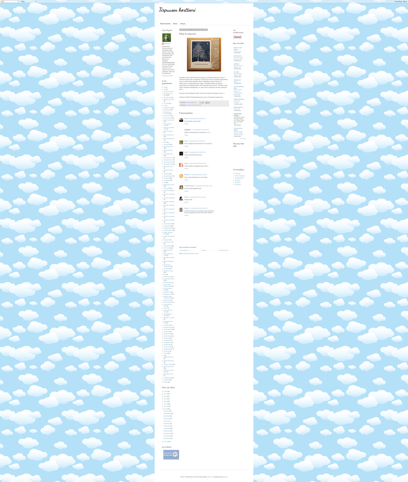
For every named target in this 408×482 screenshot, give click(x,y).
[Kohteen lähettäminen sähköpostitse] (201, 102)
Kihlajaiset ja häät (169, 184)
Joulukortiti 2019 (168, 166)
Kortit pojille (167, 226)
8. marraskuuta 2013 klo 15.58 (197, 163)
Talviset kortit (167, 336)
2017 (165, 399)
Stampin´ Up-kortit (169, 317)
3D (164, 87)
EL (164, 105)
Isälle (165, 142)
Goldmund (210, 477)
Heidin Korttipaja (239, 176)
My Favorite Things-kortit (167, 265)
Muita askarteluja (169, 261)
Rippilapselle (167, 294)
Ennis (186, 197)
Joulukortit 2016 (168, 158)
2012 (165, 441)
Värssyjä (182, 23)
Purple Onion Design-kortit (167, 285)
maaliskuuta (167, 433)
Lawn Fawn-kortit (169, 242)
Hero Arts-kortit (168, 118)
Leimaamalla (198, 105)
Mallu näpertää (238, 107)
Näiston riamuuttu (165, 23)
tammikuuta (167, 438)
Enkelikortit (167, 110)
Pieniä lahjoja (168, 282)
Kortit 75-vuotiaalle (169, 213)
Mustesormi (237, 80)
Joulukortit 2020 (168, 164)
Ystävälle (166, 380)
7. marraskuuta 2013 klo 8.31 (196, 118)
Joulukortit (167, 144)
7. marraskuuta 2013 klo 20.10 (197, 152)
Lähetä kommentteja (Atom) (191, 253)
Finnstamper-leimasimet (167, 112)
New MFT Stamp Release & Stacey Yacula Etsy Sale (238, 133)
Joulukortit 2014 (168, 150)
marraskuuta (167, 413)
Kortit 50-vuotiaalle (169, 201)
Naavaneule (237, 109)
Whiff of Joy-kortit (168, 366)
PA (164, 274)
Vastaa (186, 124)
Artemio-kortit (167, 97)
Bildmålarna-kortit (169, 99)
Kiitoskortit (167, 188)
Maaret (186, 208)
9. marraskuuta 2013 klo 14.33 (197, 197)
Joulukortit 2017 (168, 160)
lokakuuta (166, 416)
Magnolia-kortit (168, 250)
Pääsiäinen (167, 292)
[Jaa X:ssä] (205, 102)
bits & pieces (238, 56)
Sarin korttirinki (168, 302)
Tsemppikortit (167, 342)
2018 (165, 396)
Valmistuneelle (168, 349)
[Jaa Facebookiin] (207, 102)
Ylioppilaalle (167, 377)
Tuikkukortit (167, 344)
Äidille (165, 382)
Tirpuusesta (167, 340)
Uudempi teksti (184, 250)
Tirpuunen (167, 43)
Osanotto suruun (168, 271)
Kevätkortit (167, 180)
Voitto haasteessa (169, 360)
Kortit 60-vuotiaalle (169, 205)
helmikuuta (167, 436)
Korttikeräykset (168, 230)
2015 (165, 404)
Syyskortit (166, 331)
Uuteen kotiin (167, 347)
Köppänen (167, 240)
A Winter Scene (238, 51)
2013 (165, 409)
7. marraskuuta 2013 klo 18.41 (196, 141)
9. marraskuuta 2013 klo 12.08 (203, 186)
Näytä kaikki (243, 138)
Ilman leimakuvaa (169, 135)
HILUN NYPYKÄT (239, 99)
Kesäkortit (166, 178)
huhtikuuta (167, 431)
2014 (165, 406)
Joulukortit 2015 (168, 154)
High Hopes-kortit (169, 120)
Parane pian (167, 276)
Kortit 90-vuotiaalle (169, 220)
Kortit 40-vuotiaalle (169, 198)
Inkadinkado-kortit (169, 138)
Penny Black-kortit (169, 279)
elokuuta (166, 421)
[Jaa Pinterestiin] (209, 102)
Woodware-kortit (168, 374)
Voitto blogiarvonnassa (168, 356)
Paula (186, 163)
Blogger (225, 477)
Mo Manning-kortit (169, 257)
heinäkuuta (167, 423)
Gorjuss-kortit (167, 115)
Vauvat (166, 353)
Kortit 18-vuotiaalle (169, 190)
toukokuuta (167, 428)
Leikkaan (236, 64)
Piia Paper (238, 184)
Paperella (237, 182)
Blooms (236, 81)
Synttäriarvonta (168, 327)
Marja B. (186, 174)
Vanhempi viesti (223, 250)
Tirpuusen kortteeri (177, 10)
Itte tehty (236, 72)
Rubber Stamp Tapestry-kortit (168, 297)
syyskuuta (167, 418)
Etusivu (175, 23)
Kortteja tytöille (168, 228)
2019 (165, 394)
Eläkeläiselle (167, 108)
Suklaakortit (167, 325)
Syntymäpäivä (168, 329)
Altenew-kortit (167, 91)
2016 (165, 401)
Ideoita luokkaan (168, 131)
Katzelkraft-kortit (168, 176)
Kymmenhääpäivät (169, 236)
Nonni (186, 118)
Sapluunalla (167, 300)
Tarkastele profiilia (167, 75)
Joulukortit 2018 (168, 162)
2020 (165, 391)
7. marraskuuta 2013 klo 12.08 (200, 130)
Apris (186, 152)
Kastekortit (167, 174)
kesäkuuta (167, 426)
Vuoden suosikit (168, 364)
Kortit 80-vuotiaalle (169, 216)
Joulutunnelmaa (168, 170)
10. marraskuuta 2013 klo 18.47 (198, 208)
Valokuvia (166, 351)
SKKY (165, 308)
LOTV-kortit (167, 248)
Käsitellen (238, 180)
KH (164, 182)
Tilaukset (166, 338)
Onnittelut (166, 268)
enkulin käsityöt (189, 186)
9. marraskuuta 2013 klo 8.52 (198, 174)
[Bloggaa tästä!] (203, 102)
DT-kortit (166, 103)
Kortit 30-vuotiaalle (169, 194)
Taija (185, 141)
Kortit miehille (167, 224)
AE (164, 89)
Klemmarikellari (239, 178)
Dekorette (237, 173)
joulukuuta (167, 411)
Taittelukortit (167, 334)
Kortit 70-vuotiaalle (169, 209)
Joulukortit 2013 (190, 105)
